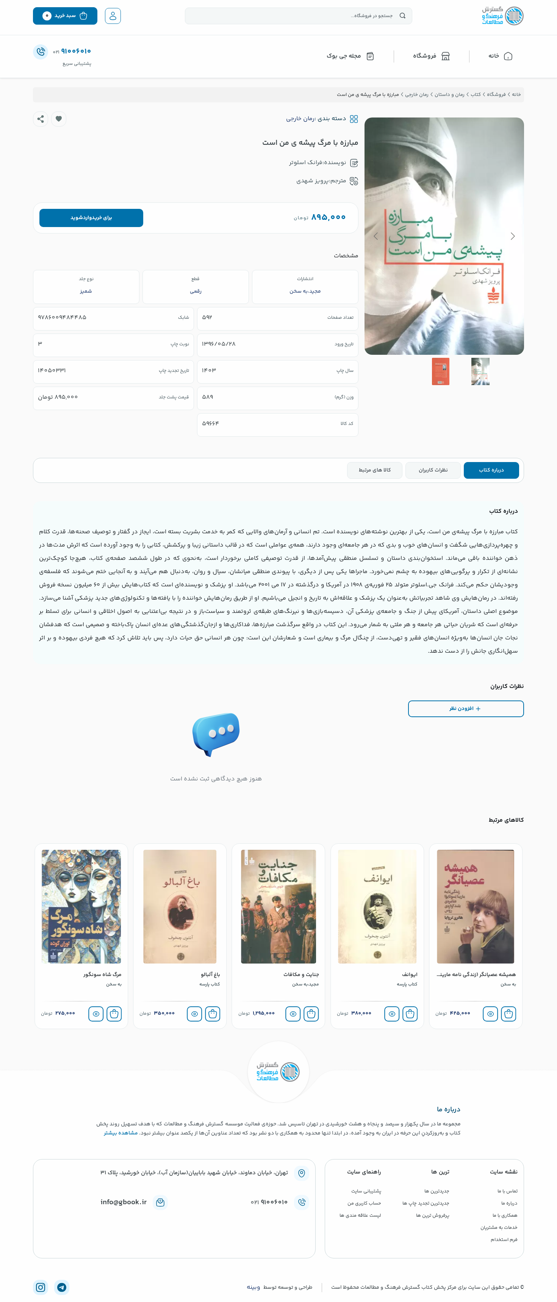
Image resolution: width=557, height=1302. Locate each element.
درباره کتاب (491, 470)
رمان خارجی (300, 119)
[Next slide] (376, 236)
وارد (87, 218)
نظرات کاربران (433, 470)
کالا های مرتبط (375, 470)
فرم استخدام (504, 1240)
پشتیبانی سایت (366, 1191)
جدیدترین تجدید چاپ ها (425, 1203)
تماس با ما (508, 1191)
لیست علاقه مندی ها (360, 1215)
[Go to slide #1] (480, 371)
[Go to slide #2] (440, 371)
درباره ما (509, 1203)
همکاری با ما (505, 1215)
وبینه (253, 1287)
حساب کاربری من (364, 1203)
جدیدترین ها (436, 1191)
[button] (58, 119)
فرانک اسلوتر (305, 163)
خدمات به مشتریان (499, 1227)
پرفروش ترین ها (432, 1215)
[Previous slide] (512, 236)
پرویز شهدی (312, 181)
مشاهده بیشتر (121, 1133)
